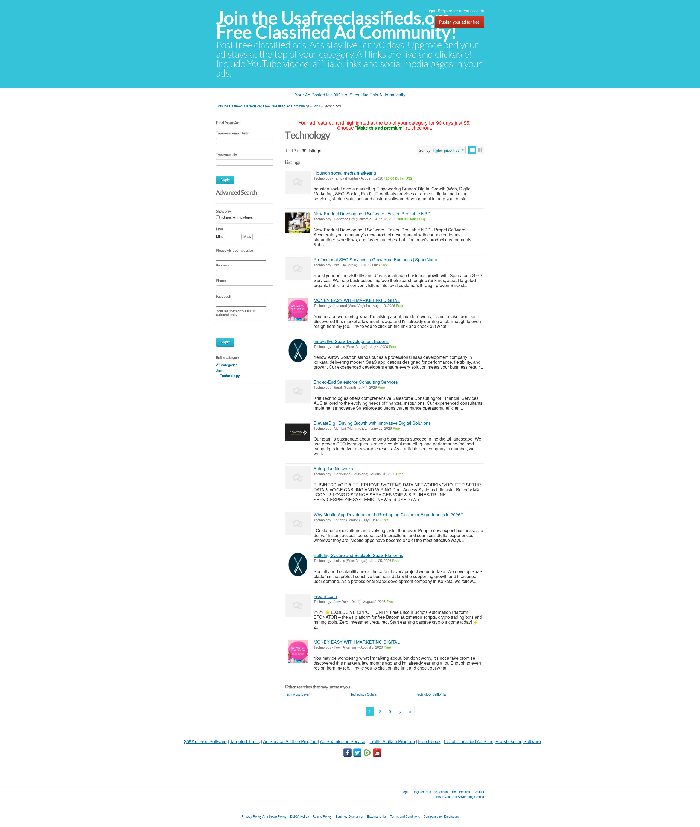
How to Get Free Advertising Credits (459, 796)
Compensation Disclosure (441, 816)
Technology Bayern (298, 694)
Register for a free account (461, 10)
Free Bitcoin (325, 596)
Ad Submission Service (342, 741)
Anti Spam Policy (274, 816)
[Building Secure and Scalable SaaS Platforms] (298, 564)
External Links (377, 816)
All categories (227, 364)
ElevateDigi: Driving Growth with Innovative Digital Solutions (372, 423)
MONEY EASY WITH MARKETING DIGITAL (357, 300)
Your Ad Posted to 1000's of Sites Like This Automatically (350, 95)
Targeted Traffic (245, 741)
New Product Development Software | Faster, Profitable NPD (372, 213)
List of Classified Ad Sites (468, 741)
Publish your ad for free (459, 22)
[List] (472, 150)
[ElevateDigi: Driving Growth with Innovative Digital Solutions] (298, 432)
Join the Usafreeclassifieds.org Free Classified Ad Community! (336, 25)
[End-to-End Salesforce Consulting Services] (298, 391)
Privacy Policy (251, 816)
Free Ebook (429, 741)
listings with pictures (237, 217)
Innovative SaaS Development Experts (351, 341)
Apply (225, 180)
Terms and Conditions (405, 816)
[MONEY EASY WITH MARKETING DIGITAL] (298, 309)
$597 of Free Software (205, 741)
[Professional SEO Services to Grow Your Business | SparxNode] (298, 268)
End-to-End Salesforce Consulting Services (356, 382)
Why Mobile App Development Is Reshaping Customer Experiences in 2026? (388, 514)
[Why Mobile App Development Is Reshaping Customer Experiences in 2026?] (298, 523)
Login (430, 10)
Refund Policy (322, 816)
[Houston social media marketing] (298, 182)
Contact (479, 792)
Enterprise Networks (333, 468)
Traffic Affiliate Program (392, 741)
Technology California (431, 694)
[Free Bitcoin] (298, 605)
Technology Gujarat (364, 694)
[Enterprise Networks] (298, 477)
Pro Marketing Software (518, 741)
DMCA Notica (299, 816)
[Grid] (480, 150)
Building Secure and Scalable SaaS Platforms (358, 555)
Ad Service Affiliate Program (290, 741)
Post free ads (461, 792)
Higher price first (446, 150)
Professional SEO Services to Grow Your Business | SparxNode (375, 259)
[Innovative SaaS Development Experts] (298, 350)
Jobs (220, 370)
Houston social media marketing (345, 173)
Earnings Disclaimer (349, 816)
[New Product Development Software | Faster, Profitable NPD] (298, 222)
